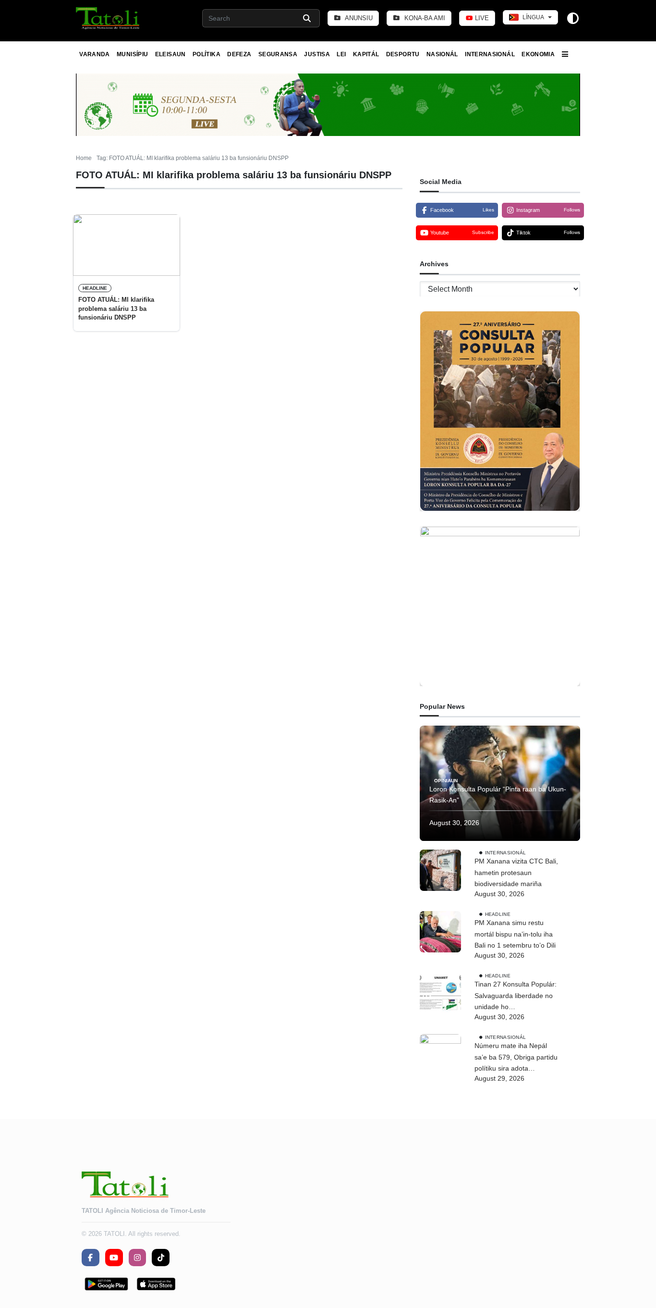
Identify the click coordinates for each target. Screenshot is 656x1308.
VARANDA (94, 54)
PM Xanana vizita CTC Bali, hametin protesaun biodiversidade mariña (516, 872)
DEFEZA (239, 54)
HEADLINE (95, 288)
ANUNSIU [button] (358, 18)
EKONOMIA (538, 54)
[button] (108, 18)
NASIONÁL (442, 54)
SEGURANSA (277, 54)
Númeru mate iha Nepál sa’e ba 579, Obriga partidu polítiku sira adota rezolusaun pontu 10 (516, 1058)
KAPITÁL (366, 54)
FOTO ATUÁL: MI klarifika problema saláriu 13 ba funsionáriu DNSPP (116, 308)
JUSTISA (317, 54)
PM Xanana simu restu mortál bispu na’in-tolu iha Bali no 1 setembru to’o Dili (515, 934)
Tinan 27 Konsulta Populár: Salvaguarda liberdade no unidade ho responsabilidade (515, 996)
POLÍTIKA (206, 54)
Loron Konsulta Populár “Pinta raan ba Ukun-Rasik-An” (497, 794)
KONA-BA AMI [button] (423, 18)
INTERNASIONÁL (490, 54)
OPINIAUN (446, 780)
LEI (341, 54)
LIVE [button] (481, 18)
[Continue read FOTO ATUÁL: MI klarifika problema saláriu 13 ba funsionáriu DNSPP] (126, 245)
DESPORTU (403, 54)
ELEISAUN (170, 54)
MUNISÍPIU (132, 54)
